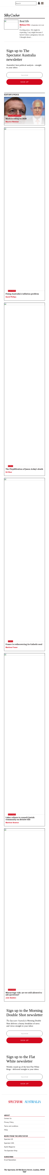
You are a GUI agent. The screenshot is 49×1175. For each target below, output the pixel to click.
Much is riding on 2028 (16, 118)
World (10, 466)
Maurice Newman (12, 121)
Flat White (11, 291)
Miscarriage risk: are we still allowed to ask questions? (24, 994)
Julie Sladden (11, 998)
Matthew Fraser (12, 647)
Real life (24, 21)
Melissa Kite (25, 24)
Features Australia (14, 115)
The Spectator (24, 1101)
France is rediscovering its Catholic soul (24, 644)
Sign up (25, 82)
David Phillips (11, 297)
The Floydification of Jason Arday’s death (24, 469)
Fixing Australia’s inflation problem (22, 294)
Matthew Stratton (12, 822)
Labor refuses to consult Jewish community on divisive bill (20, 818)
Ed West (9, 472)
